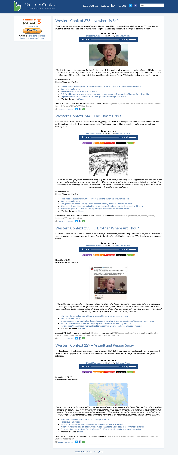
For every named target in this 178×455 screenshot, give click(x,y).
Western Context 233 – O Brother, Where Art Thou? (97, 228)
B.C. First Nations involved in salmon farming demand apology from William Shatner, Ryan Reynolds (105, 94)
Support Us (90, 5)
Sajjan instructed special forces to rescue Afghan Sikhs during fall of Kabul (93, 96)
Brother (81, 328)
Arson (80, 431)
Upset (81, 99)
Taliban (94, 335)
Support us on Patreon (70, 89)
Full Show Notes (123, 35)
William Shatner (85, 106)
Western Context (41, 4)
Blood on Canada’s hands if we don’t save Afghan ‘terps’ (85, 419)
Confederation (141, 436)
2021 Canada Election (122, 333)
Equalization (131, 215)
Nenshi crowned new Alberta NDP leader (79, 91)
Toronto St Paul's (70, 106)
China (146, 333)
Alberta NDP (125, 103)
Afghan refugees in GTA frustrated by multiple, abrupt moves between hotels (95, 208)
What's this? (32, 26)
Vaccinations (113, 335)
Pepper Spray (68, 438)
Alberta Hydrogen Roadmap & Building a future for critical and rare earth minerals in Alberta (102, 206)
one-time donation (37, 35)
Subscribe (108, 5)
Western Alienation (73, 218)
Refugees (59, 218)
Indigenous (153, 436)
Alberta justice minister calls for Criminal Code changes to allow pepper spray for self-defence (102, 426)
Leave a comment (65, 109)
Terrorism (102, 335)
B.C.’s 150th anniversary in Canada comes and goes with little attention (92, 424)
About (122, 5)
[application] (108, 39)
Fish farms (148, 103)
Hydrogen (142, 215)
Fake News (69, 335)
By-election (137, 103)
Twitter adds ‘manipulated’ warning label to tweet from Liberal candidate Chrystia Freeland (101, 325)
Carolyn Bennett (126, 436)
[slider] (133, 39)
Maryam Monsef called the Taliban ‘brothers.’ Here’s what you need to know (94, 316)
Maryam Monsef (82, 335)
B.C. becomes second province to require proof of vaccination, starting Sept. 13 (96, 323)
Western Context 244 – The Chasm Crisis (88, 116)
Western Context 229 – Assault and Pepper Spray (94, 345)
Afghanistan (113, 103)
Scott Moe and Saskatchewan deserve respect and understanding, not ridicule (95, 198)
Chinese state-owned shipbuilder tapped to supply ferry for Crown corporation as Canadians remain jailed (107, 321)
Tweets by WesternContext (32, 38)
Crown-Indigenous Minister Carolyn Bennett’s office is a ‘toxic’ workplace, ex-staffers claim (101, 429)
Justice (58, 438)
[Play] (82, 39)
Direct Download (94, 35)
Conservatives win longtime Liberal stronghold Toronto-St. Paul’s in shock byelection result (101, 86)
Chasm (81, 211)
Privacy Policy (98, 452)
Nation (151, 215)
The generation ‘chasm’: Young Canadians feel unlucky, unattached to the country (96, 203)
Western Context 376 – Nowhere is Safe (87, 20)
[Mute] (127, 39)
